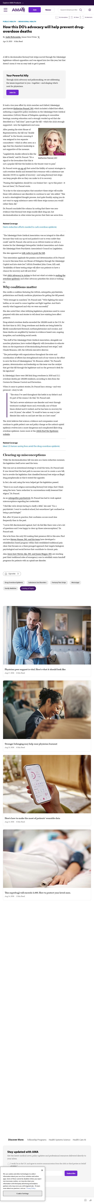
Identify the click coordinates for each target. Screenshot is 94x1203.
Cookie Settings (23, 1193)
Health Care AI (79, 1139)
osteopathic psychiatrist (19, 498)
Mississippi (75, 582)
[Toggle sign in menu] (89, 9)
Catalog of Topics (28, 588)
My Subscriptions (63, 17)
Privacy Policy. (31, 1188)
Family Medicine (10, 588)
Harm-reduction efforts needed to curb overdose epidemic (30, 227)
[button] (47, 2)
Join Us (12, 92)
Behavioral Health (27, 21)
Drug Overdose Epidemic (14, 582)
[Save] (85, 1200)
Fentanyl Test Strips (59, 582)
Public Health (9, 21)
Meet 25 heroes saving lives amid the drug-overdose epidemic (31, 446)
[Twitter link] (38, 37)
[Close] (42, 1170)
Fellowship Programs (36, 1139)
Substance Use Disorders (37, 582)
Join (34, 10)
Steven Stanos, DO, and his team (25, 539)
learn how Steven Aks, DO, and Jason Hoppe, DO (30, 554)
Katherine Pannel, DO (23, 108)
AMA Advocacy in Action (18, 275)
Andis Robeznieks (13, 37)
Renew (48, 10)
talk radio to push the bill (33, 253)
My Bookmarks (88, 17)
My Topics (76, 17)
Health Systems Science (59, 1139)
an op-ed (22, 168)
